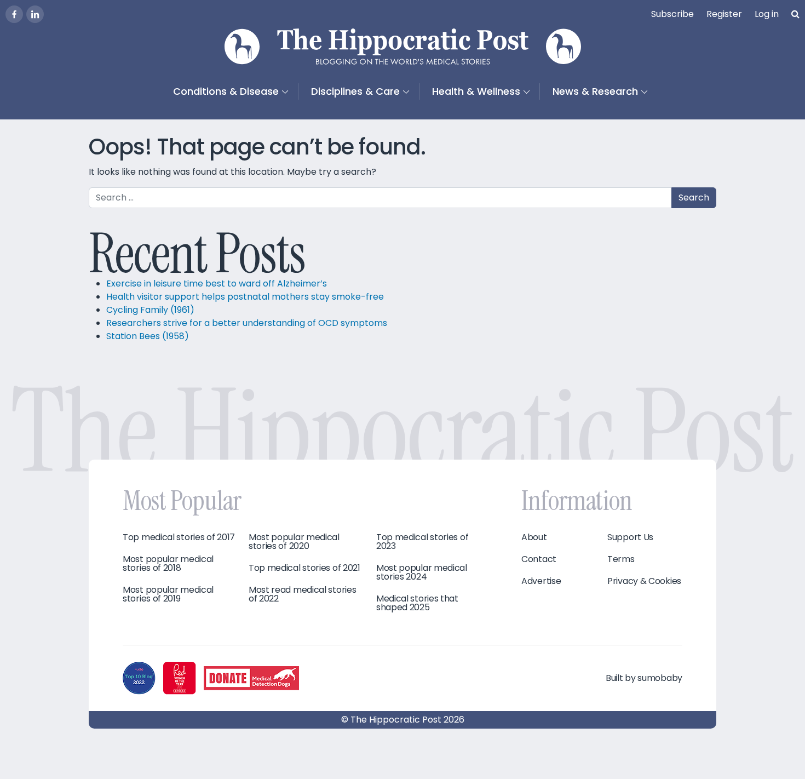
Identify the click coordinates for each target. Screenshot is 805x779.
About (534, 537)
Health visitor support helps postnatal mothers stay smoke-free (246, 296)
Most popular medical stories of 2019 (168, 594)
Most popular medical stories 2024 (421, 572)
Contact (538, 559)
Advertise (541, 581)
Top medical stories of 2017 (179, 537)
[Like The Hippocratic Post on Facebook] (14, 14)
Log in (767, 14)
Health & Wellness (476, 91)
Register (724, 14)
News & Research (595, 91)
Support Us (630, 537)
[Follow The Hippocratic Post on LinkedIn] (35, 14)
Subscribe (672, 14)
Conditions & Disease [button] (226, 91)
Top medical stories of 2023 (422, 542)
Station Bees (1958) (147, 336)
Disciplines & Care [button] (355, 91)
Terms (621, 559)
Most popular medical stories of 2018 (168, 563)
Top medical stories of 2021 (304, 568)
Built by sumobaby (644, 678)
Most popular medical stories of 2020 (294, 542)
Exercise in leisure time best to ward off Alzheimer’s (216, 283)
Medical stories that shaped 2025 (417, 603)
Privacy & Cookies (644, 581)
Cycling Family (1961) (150, 309)
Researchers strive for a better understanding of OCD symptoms (246, 323)
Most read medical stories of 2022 (303, 594)
